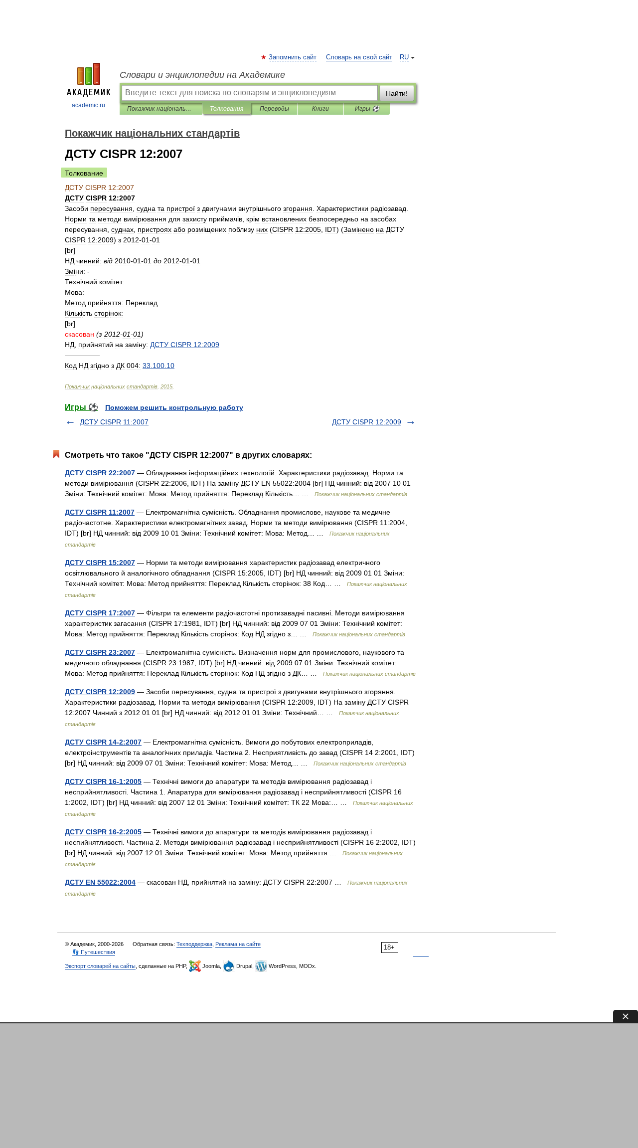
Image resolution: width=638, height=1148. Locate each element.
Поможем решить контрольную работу (174, 407)
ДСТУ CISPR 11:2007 (114, 422)
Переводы (274, 108)
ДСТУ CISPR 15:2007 (100, 563)
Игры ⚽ (367, 108)
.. (158, 366)
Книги (320, 108)
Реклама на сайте (238, 944)
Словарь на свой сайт (359, 57)
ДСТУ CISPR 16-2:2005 (103, 832)
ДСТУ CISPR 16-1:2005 (103, 781)
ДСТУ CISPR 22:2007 (100, 473)
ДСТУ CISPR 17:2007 (100, 613)
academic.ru (88, 105)
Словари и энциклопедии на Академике (202, 75)
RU (404, 57)
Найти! (397, 93)
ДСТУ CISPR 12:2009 (366, 422)
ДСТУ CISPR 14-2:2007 (103, 742)
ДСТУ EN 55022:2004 (100, 882)
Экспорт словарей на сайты (100, 966)
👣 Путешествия (93, 952)
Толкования (226, 108)
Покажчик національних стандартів (160, 108)
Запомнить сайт (293, 57)
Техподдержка (194, 944)
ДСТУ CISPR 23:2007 (100, 652)
